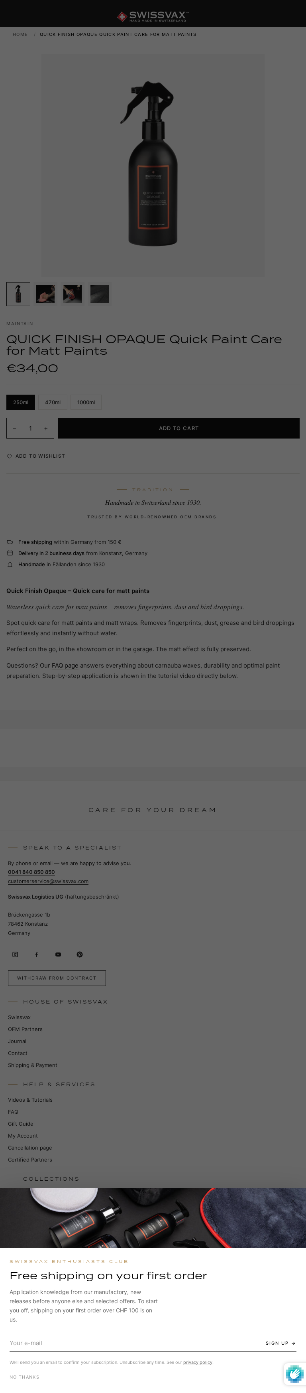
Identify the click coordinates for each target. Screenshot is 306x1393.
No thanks (24, 1377)
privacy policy (197, 1362)
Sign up (277, 1343)
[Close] (292, 1201)
